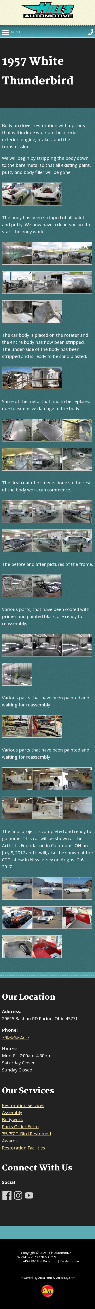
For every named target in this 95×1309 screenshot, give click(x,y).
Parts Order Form (20, 1127)
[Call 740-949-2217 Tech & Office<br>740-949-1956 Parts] (90, 32)
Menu (15, 32)
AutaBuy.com (65, 1278)
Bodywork (12, 1120)
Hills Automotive (59, 1253)
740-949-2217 (15, 1037)
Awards (10, 1141)
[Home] (47, 9)
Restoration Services (23, 1105)
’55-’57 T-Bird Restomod (26, 1134)
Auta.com (45, 1278)
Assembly (12, 1112)
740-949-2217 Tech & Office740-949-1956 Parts (36, 1259)
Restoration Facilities (23, 1148)
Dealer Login (69, 1261)
